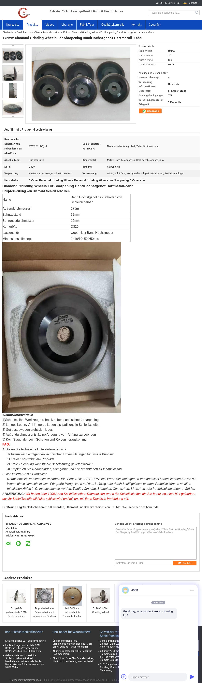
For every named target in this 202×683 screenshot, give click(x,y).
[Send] (192, 676)
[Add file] (124, 676)
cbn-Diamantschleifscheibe (44, 32)
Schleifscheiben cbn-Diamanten (43, 507)
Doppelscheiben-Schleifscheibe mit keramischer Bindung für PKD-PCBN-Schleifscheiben (44, 612)
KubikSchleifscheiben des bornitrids (135, 507)
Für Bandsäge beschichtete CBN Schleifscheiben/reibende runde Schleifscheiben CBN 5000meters (23, 648)
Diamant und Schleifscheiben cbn (88, 507)
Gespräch (155, 24)
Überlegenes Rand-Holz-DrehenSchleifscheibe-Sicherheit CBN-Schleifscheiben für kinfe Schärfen (72, 643)
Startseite (12, 24)
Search (197, 12)
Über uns (67, 24)
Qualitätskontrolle (112, 24)
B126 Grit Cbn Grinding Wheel (100, 610)
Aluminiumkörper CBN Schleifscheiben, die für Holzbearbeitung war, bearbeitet (73, 660)
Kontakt (137, 24)
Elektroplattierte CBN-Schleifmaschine (25, 640)
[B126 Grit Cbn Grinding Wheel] (100, 596)
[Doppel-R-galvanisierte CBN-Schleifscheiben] (16, 596)
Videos (50, 24)
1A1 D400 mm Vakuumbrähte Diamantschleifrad (72, 612)
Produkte (32, 24)
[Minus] (192, 590)
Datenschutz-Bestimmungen (25, 680)
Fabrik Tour (87, 24)
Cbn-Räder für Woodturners (71, 632)
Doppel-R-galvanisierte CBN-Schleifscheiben (16, 612)
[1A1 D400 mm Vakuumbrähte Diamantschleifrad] (72, 596)
